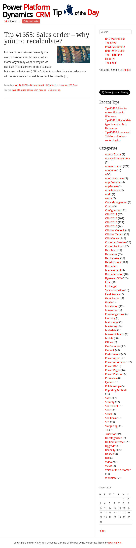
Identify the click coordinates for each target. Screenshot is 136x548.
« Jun (102, 531)
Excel (108, 282)
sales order (32, 90)
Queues (109, 382)
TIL (107, 430)
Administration (113, 166)
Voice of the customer (118, 470)
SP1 (107, 422)
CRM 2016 (111, 226)
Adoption (110, 170)
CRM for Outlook (115, 230)
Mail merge (112, 322)
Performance (112, 354)
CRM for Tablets (114, 234)
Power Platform (114, 374)
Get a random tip (31, 21)
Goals (108, 302)
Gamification (112, 298)
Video (108, 462)
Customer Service (115, 242)
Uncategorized (113, 438)
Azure (108, 198)
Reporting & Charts (116, 390)
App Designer (113, 182)
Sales (75, 85)
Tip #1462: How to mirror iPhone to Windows (116, 112)
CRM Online (112, 238)
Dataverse (111, 254)
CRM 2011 (111, 214)
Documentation (114, 274)
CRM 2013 (111, 218)
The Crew (110, 43)
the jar (126, 70)
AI (106, 174)
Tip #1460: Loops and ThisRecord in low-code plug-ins (117, 136)
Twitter (52, 85)
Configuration (113, 210)
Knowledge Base (115, 314)
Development (113, 262)
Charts (109, 206)
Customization (113, 246)
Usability (110, 450)
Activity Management (117, 158)
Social (108, 414)
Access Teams (113, 154)
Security (109, 402)
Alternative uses (114, 178)
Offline (109, 342)
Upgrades (110, 446)
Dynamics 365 (65, 85)
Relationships (113, 386)
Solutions (110, 418)
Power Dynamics (26, 11)
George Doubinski (39, 85)
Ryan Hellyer (115, 543)
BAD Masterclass (115, 39)
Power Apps (112, 358)
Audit (108, 194)
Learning (110, 318)
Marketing (111, 326)
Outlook (109, 350)
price (23, 90)
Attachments (112, 190)
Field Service (112, 294)
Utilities (109, 454)
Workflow (110, 478)
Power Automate (115, 362)
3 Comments (54, 90)
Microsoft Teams (114, 334)
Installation (111, 306)
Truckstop (110, 434)
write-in (42, 90)
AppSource (111, 186)
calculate (16, 90)
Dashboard (111, 250)
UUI (107, 458)
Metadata (111, 330)
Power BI (110, 366)
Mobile (109, 338)
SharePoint (111, 406)
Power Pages (112, 370)
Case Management (116, 202)
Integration (111, 310)
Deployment (112, 258)
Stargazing (111, 426)
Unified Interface (115, 442)
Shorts (108, 410)
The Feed (110, 63)
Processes (111, 378)
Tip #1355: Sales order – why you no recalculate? (46, 38)
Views (108, 466)
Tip (76, 13)
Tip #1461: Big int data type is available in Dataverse (118, 124)
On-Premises (112, 346)
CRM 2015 (111, 222)
